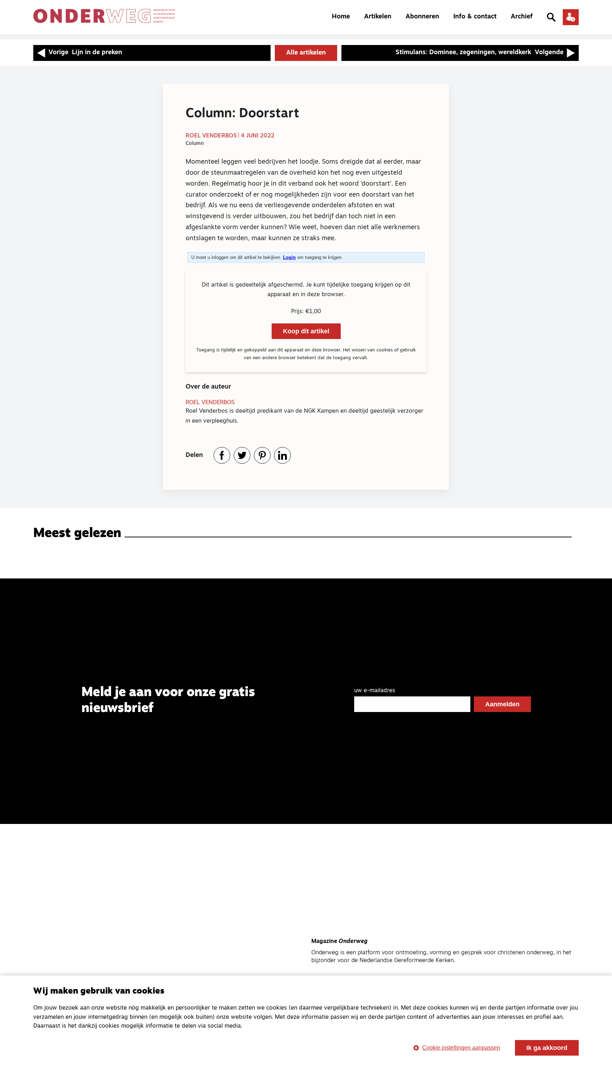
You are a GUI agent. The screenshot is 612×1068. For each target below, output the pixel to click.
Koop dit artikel (306, 331)
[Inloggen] (571, 17)
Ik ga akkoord (546, 1047)
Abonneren (422, 17)
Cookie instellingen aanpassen (461, 1048)
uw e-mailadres (374, 691)
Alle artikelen (306, 53)
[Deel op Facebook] (222, 455)
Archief (522, 17)
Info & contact (475, 17)
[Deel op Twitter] (242, 455)
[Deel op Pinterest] (262, 455)
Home (341, 17)
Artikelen (377, 17)
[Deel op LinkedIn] (282, 455)
